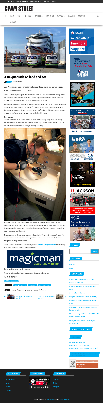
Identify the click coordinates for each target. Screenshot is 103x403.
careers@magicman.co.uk (47, 245)
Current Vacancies (22, 1)
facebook (72, 264)
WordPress (50, 399)
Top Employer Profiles (44, 285)
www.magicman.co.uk (11, 281)
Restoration (42, 290)
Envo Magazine (65, 399)
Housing (28, 16)
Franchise (50, 16)
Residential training (31, 290)
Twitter (55, 383)
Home (12, 16)
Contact (53, 1)
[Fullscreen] (48, 387)
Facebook (75, 337)
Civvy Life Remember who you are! (46, 297)
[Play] (32, 387)
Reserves (81, 16)
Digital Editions (9, 1)
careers (13, 290)
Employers (23, 285)
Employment (32, 285)
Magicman (20, 290)
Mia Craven (18, 81)
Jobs (19, 16)
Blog (16, 285)
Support (60, 16)
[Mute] (46, 387)
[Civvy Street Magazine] (5, 16)
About (7, 383)
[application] (39, 383)
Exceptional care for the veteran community (83, 297)
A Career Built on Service (77, 293)
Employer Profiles (35, 1)
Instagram (56, 387)
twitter (71, 268)
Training (38, 16)
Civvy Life (46, 1)
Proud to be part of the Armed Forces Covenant (84, 354)
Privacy (8, 387)
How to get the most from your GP (23, 297)
